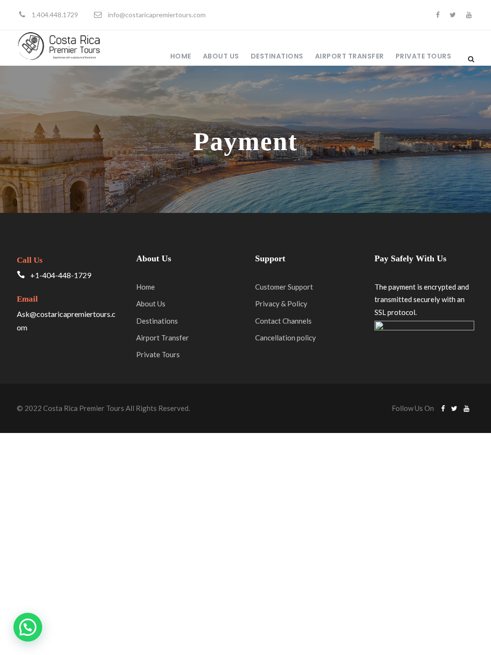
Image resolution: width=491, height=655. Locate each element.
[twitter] (453, 15)
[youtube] (469, 15)
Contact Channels (283, 320)
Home (180, 56)
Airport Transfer (349, 56)
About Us (221, 56)
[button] (27, 627)
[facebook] (438, 15)
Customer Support (284, 286)
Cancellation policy (285, 337)
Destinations (277, 56)
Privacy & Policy (281, 303)
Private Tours (424, 56)
